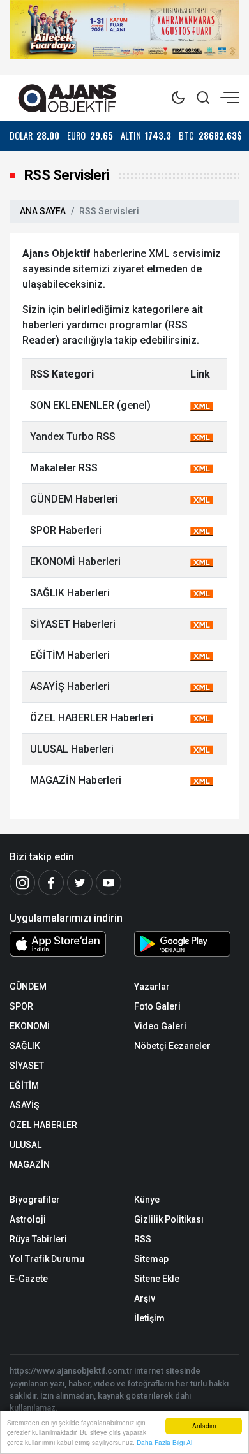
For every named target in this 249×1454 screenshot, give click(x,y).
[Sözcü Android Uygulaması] (186, 946)
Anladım (204, 1425)
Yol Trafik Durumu (47, 1259)
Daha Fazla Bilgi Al (164, 1442)
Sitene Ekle (156, 1279)
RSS (142, 1239)
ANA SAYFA (43, 211)
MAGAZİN (30, 1164)
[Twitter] (80, 882)
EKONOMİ (30, 1026)
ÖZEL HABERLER (43, 1125)
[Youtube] (108, 882)
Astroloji (28, 1219)
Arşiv (144, 1298)
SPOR (21, 1006)
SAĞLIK (25, 1046)
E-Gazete (29, 1279)
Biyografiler (35, 1199)
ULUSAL (26, 1145)
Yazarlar (152, 986)
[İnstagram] (22, 882)
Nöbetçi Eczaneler (172, 1046)
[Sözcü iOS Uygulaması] (62, 944)
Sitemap (151, 1259)
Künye (147, 1199)
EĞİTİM (24, 1085)
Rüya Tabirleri (38, 1239)
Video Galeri (160, 1026)
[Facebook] (51, 882)
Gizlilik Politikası (169, 1219)
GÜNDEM (28, 986)
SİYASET (27, 1066)
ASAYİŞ (24, 1105)
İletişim (149, 1318)
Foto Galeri (157, 1006)
